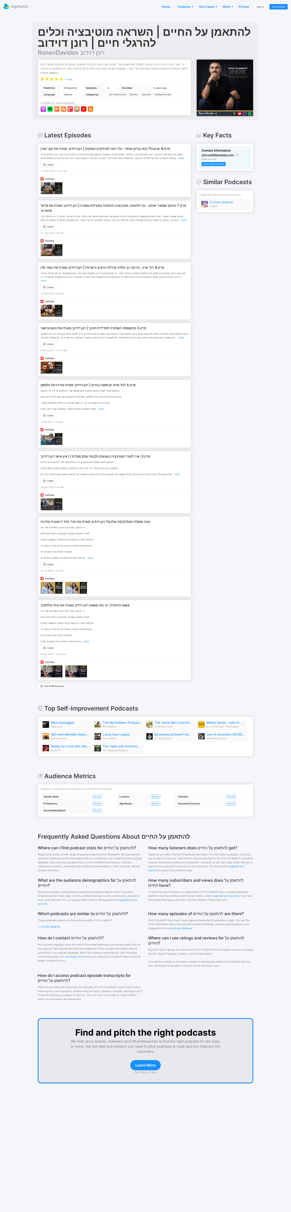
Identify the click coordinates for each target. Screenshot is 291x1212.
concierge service (75, 956)
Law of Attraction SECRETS (225, 734)
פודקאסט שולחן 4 (221, 202)
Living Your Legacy (116, 734)
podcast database (181, 928)
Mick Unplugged (62, 722)
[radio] (42, 79)
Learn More (145, 1065)
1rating (68, 79)
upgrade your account (226, 895)
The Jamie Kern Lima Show (174, 722)
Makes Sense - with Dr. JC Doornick (225, 722)
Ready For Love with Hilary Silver (70, 746)
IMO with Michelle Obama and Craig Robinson (70, 734)
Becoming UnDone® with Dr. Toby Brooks (174, 734)
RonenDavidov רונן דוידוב (71, 52)
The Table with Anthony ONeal (122, 746)
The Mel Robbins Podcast (121, 722)
